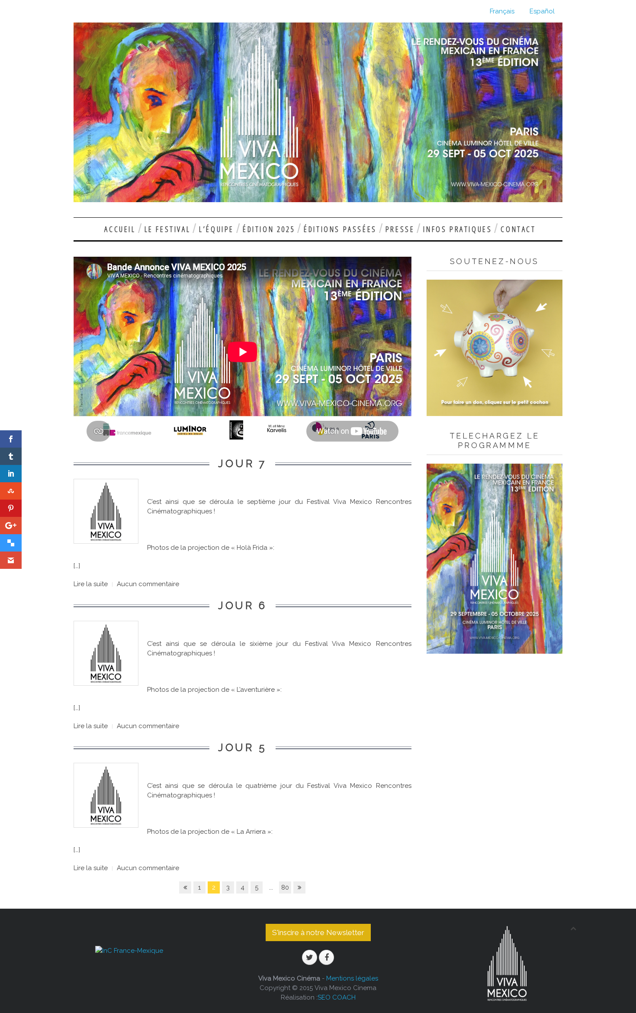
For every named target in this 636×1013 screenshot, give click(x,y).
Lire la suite (91, 584)
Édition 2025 (269, 229)
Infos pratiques (457, 229)
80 (285, 887)
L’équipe (216, 229)
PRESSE (400, 229)
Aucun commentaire (148, 584)
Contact (518, 229)
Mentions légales (352, 978)
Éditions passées (340, 229)
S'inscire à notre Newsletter (318, 932)
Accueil (119, 229)
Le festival (168, 229)
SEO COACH (337, 997)
